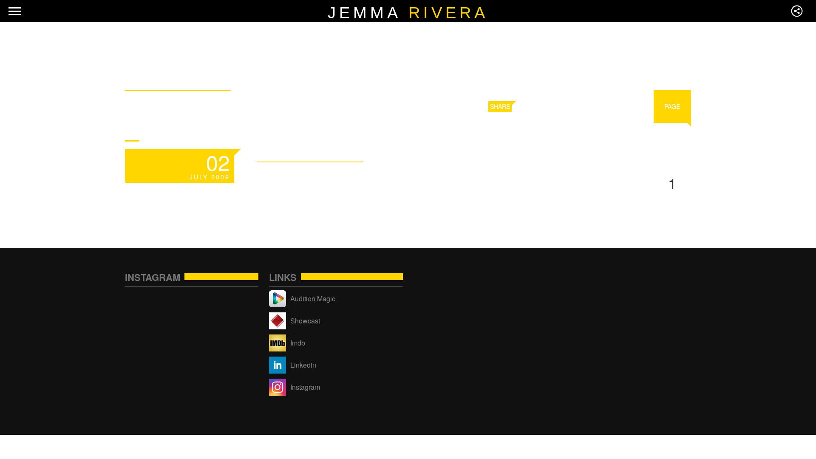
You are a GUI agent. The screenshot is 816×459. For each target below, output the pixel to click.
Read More (461, 154)
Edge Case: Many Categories (403, 177)
